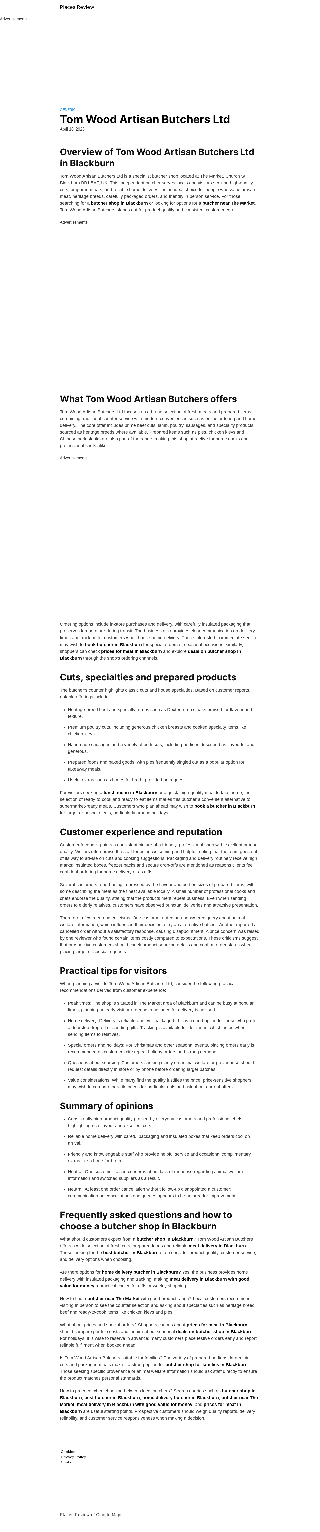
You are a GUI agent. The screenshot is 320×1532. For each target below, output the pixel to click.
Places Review (77, 7)
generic (68, 110)
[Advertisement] (160, 59)
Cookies (68, 1452)
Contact (68, 1462)
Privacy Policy (73, 1457)
